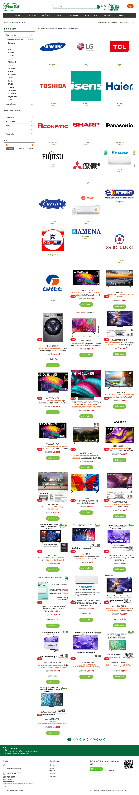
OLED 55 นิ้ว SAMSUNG (112, 342)
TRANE (10, 84)
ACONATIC (12, 62)
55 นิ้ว (81, 556)
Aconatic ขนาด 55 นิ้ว (78, 343)
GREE (10, 100)
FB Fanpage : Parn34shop (15, 790)
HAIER (85, 556)
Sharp (10, 65)
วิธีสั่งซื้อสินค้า (46, 15)
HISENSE (11, 56)
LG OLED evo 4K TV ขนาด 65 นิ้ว (118, 448)
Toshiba (11, 52)
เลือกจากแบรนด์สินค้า (14, 40)
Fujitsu (10, 71)
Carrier (10, 81)
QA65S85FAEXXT (119, 502)
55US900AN (119, 392)
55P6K (48, 560)
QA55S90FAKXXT (119, 340)
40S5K (86, 498)
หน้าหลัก (6, 22)
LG (9, 46)
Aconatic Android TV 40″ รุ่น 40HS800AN (53, 508)
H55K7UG (86, 554)
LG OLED (78, 405)
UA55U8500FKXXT (86, 663)
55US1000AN (119, 292)
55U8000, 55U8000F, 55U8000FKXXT (53, 668)
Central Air (12, 90)
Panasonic (12, 68)
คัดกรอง (10, 149)
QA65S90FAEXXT (119, 606)
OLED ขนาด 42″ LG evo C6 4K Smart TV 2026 (86, 293)
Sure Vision (10, 121)
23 (99, 739)
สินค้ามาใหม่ (11, 35)
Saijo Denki (12, 97)
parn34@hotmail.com (14, 768)
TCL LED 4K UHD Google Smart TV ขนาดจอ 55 (53, 558)
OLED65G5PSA (119, 446)
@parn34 (111, 770)
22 (95, 739)
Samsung (11, 43)
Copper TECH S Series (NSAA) (53, 606)
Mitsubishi (12, 75)
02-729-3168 (113, 10)
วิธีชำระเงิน (60, 15)
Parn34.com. (98, 790)
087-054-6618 (113, 6)
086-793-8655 (113, 8)
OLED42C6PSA (86, 290)
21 (90, 739)
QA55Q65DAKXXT (53, 719)
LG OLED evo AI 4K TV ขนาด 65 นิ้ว (52, 401)
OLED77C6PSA (52, 444)
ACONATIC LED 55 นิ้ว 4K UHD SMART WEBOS (119, 395)
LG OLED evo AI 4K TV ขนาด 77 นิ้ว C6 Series (53, 446)
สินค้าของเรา (31, 15)
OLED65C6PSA (52, 398)
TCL (9, 49)
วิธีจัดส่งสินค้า (74, 15)
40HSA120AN (86, 453)
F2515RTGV (52, 346)
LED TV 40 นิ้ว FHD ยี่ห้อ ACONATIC (85, 456)
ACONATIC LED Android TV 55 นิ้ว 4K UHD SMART (119, 296)
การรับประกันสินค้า (91, 15)
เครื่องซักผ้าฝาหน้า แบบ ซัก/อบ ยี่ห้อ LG (51, 348)
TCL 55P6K (53, 555)
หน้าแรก (18, 15)
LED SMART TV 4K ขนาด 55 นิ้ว (55, 665)
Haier (10, 59)
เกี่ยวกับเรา (107, 15)
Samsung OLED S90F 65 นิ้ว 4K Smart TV (118, 608)
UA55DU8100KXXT (119, 663)
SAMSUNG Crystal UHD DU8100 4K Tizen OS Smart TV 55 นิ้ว (119, 666)
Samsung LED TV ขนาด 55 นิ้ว (114, 558)
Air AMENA (12, 94)
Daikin (10, 78)
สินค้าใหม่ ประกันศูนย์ (57, 560)
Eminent (11, 87)
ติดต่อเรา (120, 15)
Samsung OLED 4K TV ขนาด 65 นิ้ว (118, 505)
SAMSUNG (53, 721)
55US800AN (86, 341)
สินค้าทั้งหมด (11, 105)
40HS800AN (53, 504)
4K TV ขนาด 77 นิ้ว (89, 405)
